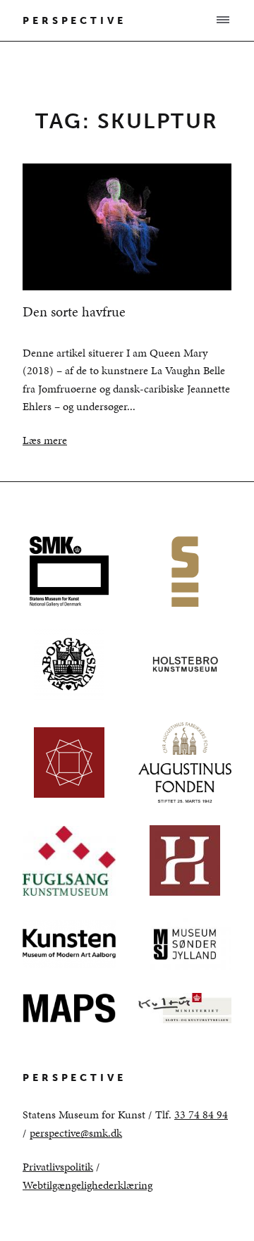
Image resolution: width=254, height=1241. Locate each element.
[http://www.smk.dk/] (69, 571)
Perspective (74, 21)
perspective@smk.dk (76, 1133)
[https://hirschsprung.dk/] (184, 860)
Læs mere (45, 440)
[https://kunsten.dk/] (69, 944)
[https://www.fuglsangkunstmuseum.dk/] (69, 860)
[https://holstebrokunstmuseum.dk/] (184, 664)
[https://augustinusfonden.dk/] (184, 762)
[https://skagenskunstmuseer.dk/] (184, 571)
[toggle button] (222, 20)
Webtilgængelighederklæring (87, 1185)
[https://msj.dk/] (184, 944)
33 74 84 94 (201, 1114)
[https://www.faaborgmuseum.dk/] (69, 664)
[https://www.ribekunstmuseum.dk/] (69, 762)
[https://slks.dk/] (184, 1008)
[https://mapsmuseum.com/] (69, 1008)
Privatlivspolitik (58, 1167)
